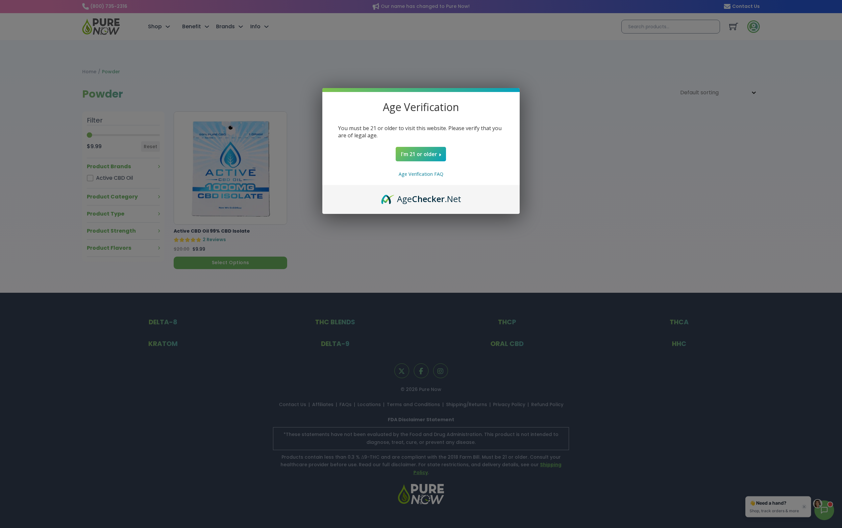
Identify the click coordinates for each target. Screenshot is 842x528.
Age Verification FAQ (421, 174)
